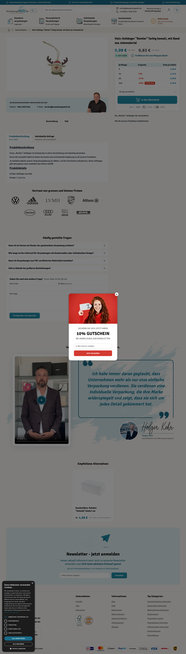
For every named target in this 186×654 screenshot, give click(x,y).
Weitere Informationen (11, 612)
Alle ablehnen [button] (18, 644)
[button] (18, 649)
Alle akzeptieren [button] (18, 638)
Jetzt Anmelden (93, 353)
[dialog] (18, 616)
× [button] (32, 583)
